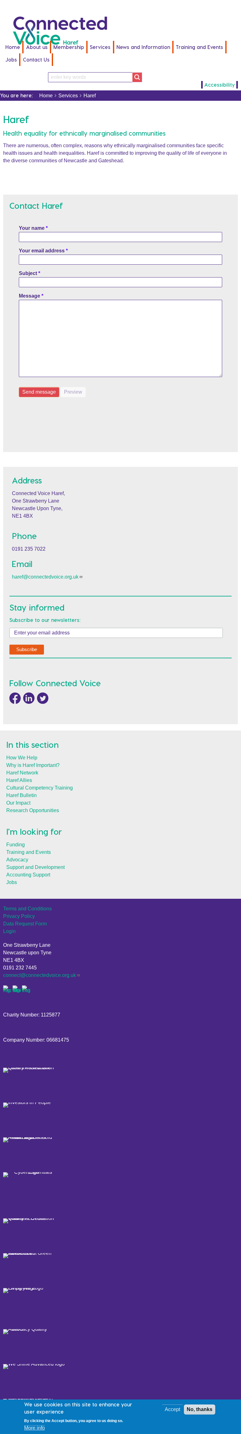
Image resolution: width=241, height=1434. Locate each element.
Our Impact (18, 803)
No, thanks (199, 1409)
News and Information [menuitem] (143, 47)
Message (29, 296)
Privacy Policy (19, 916)
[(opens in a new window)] (15, 697)
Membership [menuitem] (68, 47)
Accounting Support (28, 874)
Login (9, 931)
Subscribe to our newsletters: (45, 620)
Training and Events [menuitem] (199, 47)
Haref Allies (19, 780)
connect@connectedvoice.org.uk (39, 975)
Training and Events (28, 852)
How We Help (21, 757)
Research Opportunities (32, 810)
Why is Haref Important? (33, 765)
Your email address (42, 250)
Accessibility (219, 85)
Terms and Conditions (27, 908)
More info (34, 1428)
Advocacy (17, 859)
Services (68, 95)
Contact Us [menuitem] (36, 59)
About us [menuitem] (37, 47)
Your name (32, 228)
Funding (15, 844)
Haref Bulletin (21, 795)
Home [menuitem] (12, 47)
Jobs (11, 882)
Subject (28, 273)
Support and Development (35, 867)
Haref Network (22, 772)
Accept (172, 1409)
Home (46, 95)
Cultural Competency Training (39, 787)
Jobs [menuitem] (11, 59)
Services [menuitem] (100, 47)
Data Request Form (25, 923)
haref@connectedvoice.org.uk (45, 577)
